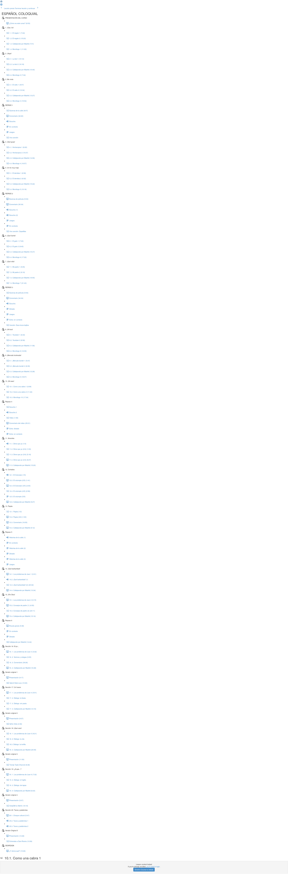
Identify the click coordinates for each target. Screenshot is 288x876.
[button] (1, 2)
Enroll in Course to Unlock (144, 869)
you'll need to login (153, 866)
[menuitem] (1, 5)
